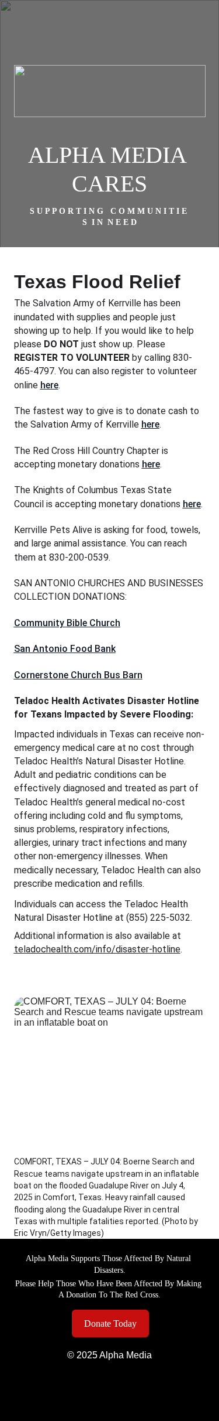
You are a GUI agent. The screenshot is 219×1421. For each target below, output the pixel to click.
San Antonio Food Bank (65, 648)
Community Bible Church (67, 622)
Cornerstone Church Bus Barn (78, 675)
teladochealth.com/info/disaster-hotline (97, 949)
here (49, 385)
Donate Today (110, 1323)
